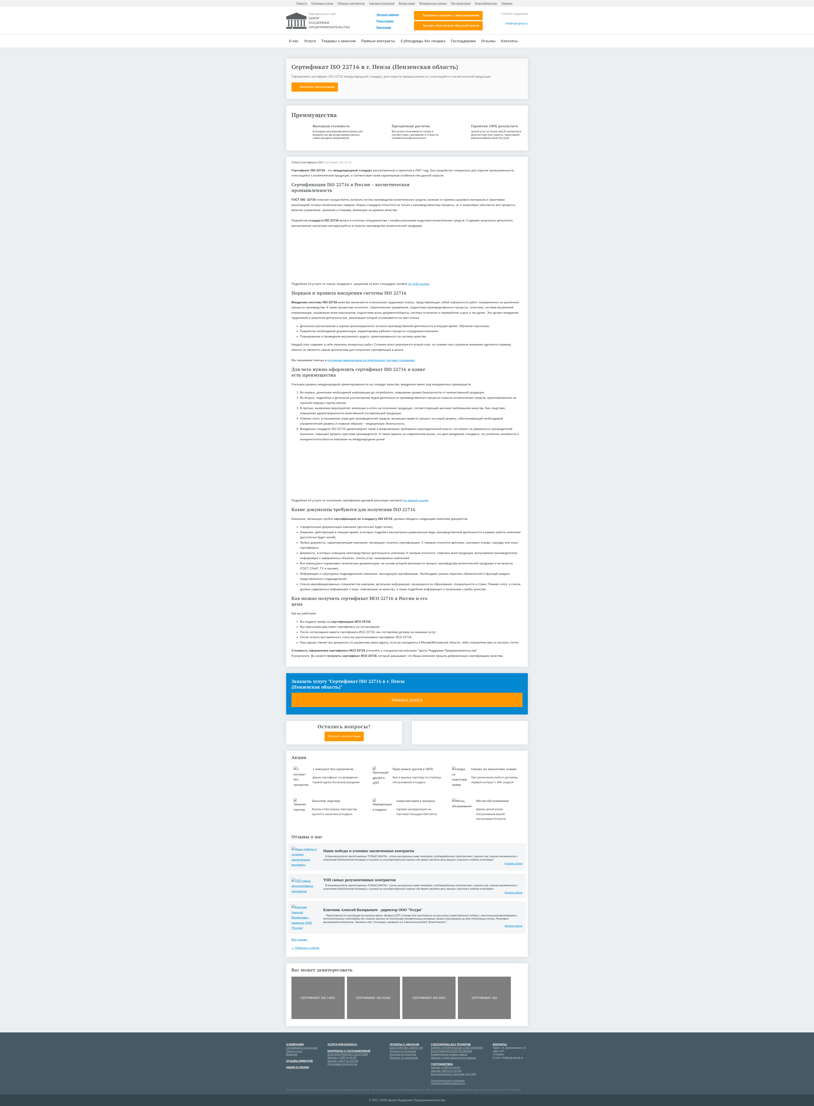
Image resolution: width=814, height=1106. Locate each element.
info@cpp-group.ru (516, 23)
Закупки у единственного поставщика (453, 1057)
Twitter (503, 1073)
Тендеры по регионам (403, 1051)
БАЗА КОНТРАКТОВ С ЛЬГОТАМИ (348, 1054)
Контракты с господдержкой (349, 1051)
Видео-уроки (407, 3)
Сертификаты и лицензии (302, 1047)
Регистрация (385, 21)
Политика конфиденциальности (448, 1083)
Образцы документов (351, 3)
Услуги (310, 41)
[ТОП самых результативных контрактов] (304, 885)
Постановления (461, 3)
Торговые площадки (381, 3)
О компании (295, 1044)
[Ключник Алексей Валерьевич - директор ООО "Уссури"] (304, 917)
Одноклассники (496, 1073)
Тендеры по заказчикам (404, 1057)
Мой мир (496, 1066)
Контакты (509, 41)
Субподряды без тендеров (451, 1044)
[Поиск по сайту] (522, 29)
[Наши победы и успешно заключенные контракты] (304, 856)
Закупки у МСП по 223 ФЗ (343, 1061)
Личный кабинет (387, 14)
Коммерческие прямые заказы (449, 1054)
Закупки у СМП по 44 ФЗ (342, 1057)
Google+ (503, 1066)
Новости (301, 3)
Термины (506, 3)
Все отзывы (299, 939)
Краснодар (383, 27)
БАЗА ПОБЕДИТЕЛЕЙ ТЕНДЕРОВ (451, 1051)
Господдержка (463, 41)
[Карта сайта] (513, 29)
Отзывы (488, 41)
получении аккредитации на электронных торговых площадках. (371, 360)
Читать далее (513, 863)
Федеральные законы (433, 3)
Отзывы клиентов (299, 1061)
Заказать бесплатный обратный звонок (451, 25)
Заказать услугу (407, 700)
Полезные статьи (322, 3)
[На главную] (526, 29)
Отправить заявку (407, 300)
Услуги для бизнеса (342, 1044)
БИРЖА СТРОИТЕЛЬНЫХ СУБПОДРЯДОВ (457, 1047)
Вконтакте (518, 1066)
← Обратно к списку (305, 947)
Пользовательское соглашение (448, 1080)
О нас (294, 41)
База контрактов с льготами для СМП (453, 1074)
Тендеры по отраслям (403, 1054)
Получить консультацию (317, 86)
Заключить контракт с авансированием (451, 15)
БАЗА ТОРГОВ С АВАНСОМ (406, 1047)
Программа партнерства (342, 1064)
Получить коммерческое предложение (470, 736)
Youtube (511, 1066)
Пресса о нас (294, 1051)
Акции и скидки (297, 1067)
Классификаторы (486, 3)
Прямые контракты (378, 41)
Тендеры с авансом (338, 41)
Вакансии (292, 1054)
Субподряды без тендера (423, 41)
